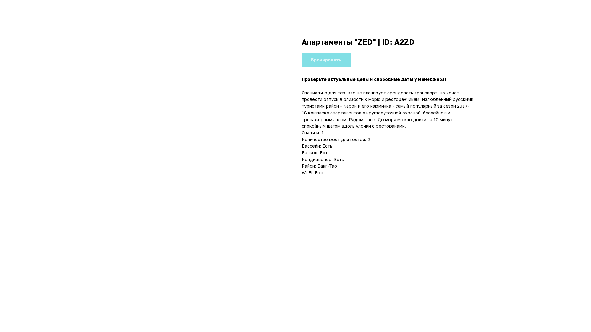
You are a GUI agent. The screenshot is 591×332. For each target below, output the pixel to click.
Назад (18, 9)
